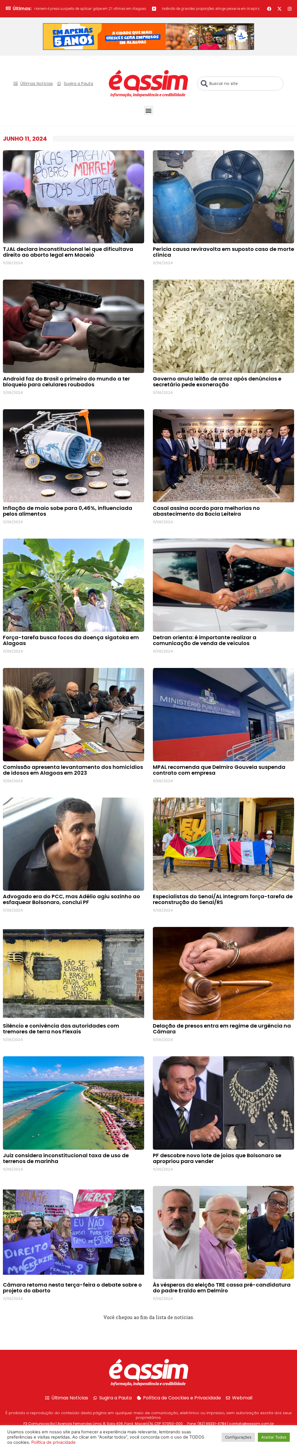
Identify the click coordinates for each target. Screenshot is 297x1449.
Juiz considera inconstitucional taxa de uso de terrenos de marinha (66, 1158)
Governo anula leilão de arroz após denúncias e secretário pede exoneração (217, 381)
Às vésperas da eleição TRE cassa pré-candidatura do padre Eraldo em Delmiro (222, 1287)
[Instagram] (289, 8)
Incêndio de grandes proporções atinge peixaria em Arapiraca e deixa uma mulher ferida (175, 8)
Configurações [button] (238, 1437)
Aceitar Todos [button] (273, 1437)
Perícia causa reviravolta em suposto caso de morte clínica (223, 251)
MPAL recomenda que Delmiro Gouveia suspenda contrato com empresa (219, 769)
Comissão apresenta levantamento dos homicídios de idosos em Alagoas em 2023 (73, 769)
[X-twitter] (279, 8)
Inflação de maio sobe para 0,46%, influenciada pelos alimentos (67, 510)
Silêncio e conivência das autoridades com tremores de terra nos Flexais (61, 1028)
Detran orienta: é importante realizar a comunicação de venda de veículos (204, 640)
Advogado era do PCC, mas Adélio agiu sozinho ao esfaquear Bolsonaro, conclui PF (71, 899)
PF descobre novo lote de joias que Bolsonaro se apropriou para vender (217, 1158)
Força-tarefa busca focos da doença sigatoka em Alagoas (71, 640)
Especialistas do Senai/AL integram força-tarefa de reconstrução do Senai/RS (223, 899)
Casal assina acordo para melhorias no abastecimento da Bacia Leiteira (206, 510)
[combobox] (240, 83)
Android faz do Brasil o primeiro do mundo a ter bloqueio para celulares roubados (66, 381)
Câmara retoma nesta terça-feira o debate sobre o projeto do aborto (72, 1287)
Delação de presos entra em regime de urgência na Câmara (222, 1028)
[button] (148, 110)
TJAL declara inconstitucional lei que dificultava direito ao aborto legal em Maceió (68, 251)
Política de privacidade (53, 1442)
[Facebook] (269, 8)
